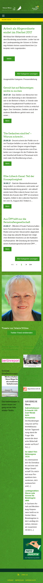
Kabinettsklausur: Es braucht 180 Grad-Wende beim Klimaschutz (32, 413)
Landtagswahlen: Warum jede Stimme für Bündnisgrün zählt (32, 495)
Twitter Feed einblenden (22, 333)
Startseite (16, 19)
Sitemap (10, 580)
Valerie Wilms (6, 19)
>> (30, 264)
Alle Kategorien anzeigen (27, 74)
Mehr (9, 59)
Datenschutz (30, 580)
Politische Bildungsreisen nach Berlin (30, 349)
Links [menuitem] (23, 575)
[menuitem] (10, 580)
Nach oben (6, 337)
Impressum (19, 580)
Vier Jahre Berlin (10, 356)
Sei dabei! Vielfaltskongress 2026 (31, 454)
